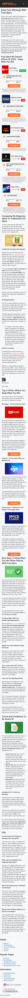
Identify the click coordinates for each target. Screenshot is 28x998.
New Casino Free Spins (10, 963)
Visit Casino (13, 86)
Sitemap (6, 950)
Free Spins (6, 958)
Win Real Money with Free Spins (12, 965)
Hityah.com (3, 995)
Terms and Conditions (9, 947)
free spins (15, 623)
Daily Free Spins (8, 960)
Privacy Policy (7, 975)
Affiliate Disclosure (9, 980)
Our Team (6, 948)
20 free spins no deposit (19, 254)
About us (6, 943)
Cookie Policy (7, 976)
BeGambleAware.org (20, 121)
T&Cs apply (7, 150)
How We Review (8, 945)
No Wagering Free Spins (10, 962)
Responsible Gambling (9, 973)
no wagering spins (15, 353)
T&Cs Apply (14, 121)
